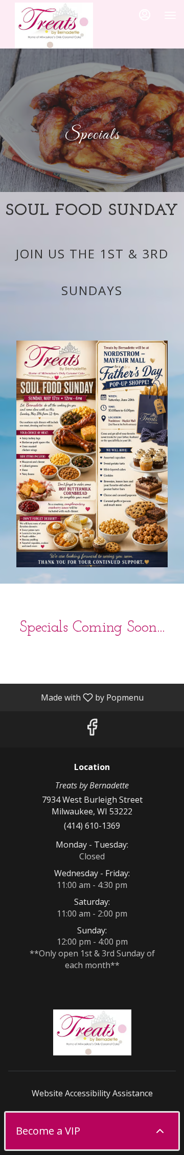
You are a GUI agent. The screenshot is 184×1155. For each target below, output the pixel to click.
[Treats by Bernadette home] (54, 26)
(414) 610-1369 (92, 825)
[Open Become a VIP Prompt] (160, 1131)
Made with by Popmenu (76, 697)
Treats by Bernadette (92, 1032)
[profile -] (145, 15)
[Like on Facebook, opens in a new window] (92, 729)
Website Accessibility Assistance (92, 1093)
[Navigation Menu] (170, 15)
